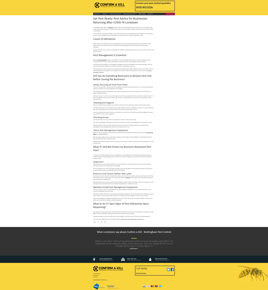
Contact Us (150, 14)
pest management (102, 60)
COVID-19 (111, 27)
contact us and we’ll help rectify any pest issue (132, 219)
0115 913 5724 (144, 7)
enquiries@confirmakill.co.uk (100, 279)
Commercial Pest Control (129, 14)
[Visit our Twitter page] (101, 222)
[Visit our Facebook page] (98, 222)
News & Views (142, 14)
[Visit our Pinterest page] (105, 222)
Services (104, 14)
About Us (96, 14)
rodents (128, 177)
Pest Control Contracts (115, 14)
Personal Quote (170, 14)
